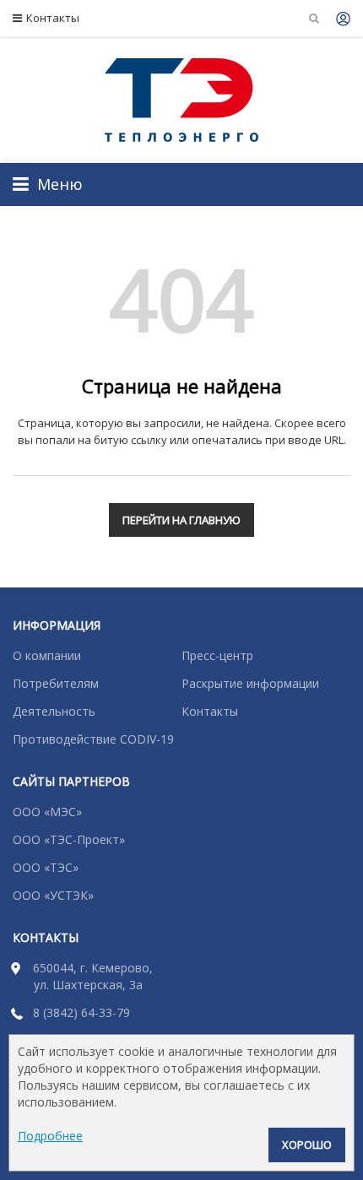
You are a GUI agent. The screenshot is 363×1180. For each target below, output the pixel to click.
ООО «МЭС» (47, 812)
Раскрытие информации (250, 683)
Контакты (52, 17)
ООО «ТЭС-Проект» (69, 839)
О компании (47, 655)
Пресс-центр (217, 655)
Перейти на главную (181, 520)
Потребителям (56, 683)
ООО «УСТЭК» (53, 895)
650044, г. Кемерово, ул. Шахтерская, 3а (93, 976)
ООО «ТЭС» (46, 867)
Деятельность (54, 711)
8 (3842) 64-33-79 (81, 1012)
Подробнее (50, 1136)
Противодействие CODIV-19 (93, 739)
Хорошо (307, 1144)
